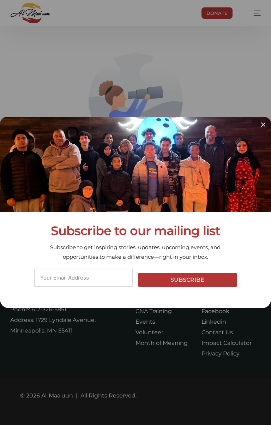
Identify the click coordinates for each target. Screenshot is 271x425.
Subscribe (187, 279)
